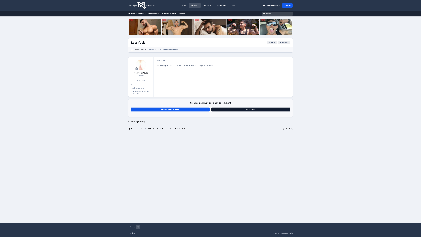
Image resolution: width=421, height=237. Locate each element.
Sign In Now (250, 109)
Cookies (132, 233)
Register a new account (170, 109)
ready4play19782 (141, 50)
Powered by (282, 233)
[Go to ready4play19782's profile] (132, 50)
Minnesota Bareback (170, 50)
